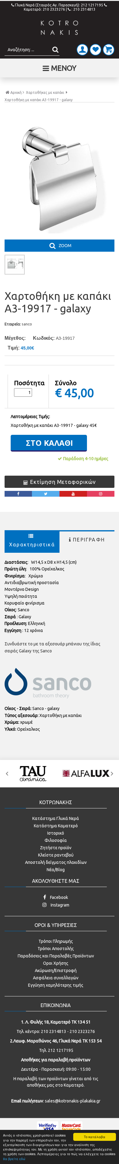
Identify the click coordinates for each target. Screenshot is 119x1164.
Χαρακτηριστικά (32, 544)
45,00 (79, 392)
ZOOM (65, 245)
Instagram (59, 905)
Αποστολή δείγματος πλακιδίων (56, 862)
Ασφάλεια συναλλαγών (55, 977)
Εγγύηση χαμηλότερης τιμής (55, 985)
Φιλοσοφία (56, 840)
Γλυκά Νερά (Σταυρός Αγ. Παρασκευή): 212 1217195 (59, 5)
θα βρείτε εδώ (14, 1158)
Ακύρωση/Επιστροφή (56, 970)
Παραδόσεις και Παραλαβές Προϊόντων (56, 955)
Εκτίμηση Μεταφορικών (63, 482)
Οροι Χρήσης (55, 963)
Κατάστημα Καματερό (56, 825)
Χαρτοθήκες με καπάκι (45, 92)
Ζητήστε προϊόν (55, 847)
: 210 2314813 (83, 9)
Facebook (58, 897)
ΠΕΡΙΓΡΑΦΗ (89, 539)
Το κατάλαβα (94, 1136)
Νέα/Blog (56, 869)
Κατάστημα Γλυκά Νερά (55, 818)
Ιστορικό (55, 833)
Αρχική (16, 92)
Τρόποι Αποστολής (56, 948)
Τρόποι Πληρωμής (55, 941)
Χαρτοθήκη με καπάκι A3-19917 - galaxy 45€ (54, 425)
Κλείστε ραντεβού (56, 855)
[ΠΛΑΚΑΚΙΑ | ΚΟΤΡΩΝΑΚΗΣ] (59, 28)
